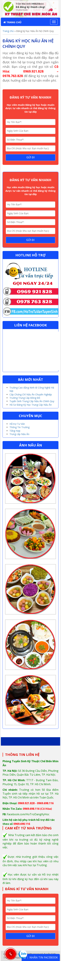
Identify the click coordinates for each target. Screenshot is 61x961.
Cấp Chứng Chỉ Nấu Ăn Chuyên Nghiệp (30, 394)
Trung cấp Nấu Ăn (19, 434)
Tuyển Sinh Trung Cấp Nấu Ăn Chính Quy (31, 401)
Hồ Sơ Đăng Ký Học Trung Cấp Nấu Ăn (30, 404)
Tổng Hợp (14, 430)
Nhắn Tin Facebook (43, 957)
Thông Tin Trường (19, 427)
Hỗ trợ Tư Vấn (17, 423)
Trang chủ (13, 22)
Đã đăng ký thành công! (30, 7)
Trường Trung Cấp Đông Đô (24, 397)
